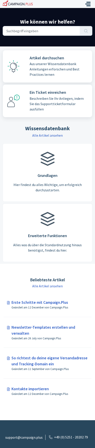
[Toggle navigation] (88, 4)
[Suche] (86, 31)
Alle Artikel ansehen (47, 135)
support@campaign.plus (24, 437)
